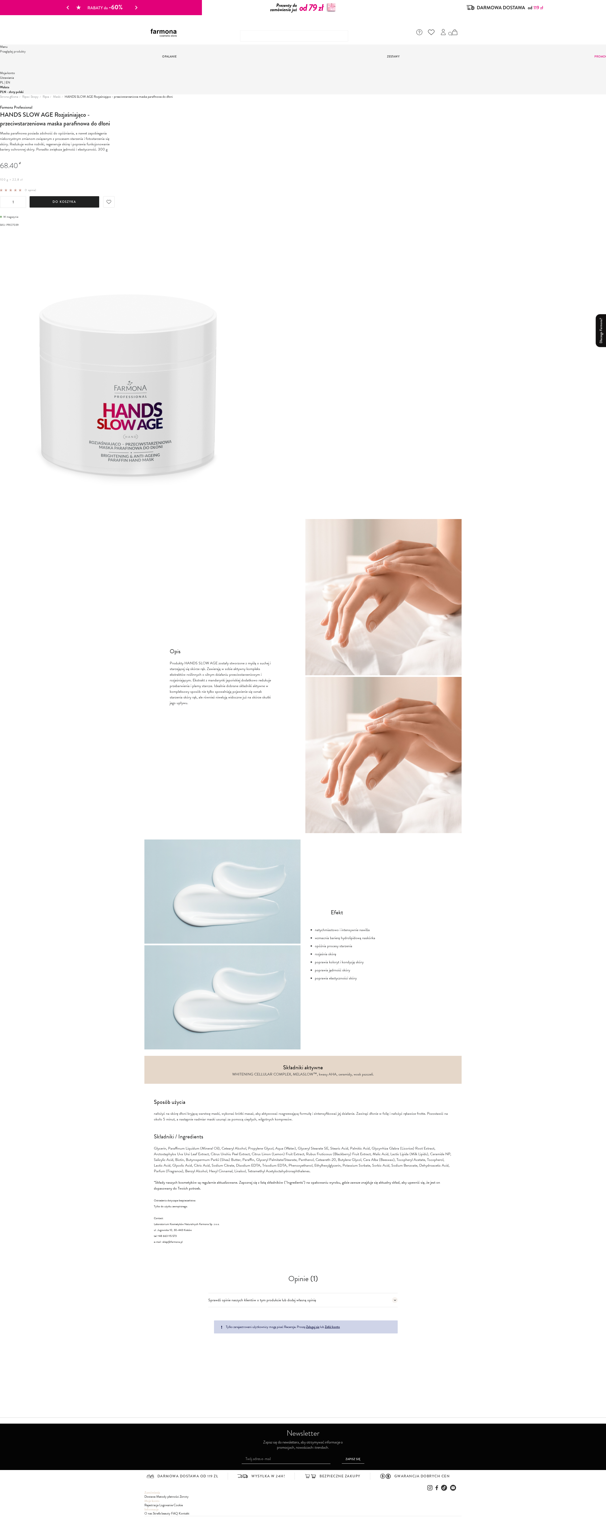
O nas (148, 1513)
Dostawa (150, 1496)
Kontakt (184, 1513)
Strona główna (9, 96)
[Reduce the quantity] (4, 202)
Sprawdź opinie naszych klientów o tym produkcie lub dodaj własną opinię (262, 1300)
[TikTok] (444, 1488)
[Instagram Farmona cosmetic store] (429, 1487)
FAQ (174, 1513)
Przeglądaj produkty (13, 51)
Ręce (46, 96)
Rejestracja (151, 1505)
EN (8, 82)
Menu (4, 46)
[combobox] (294, 36)
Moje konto (7, 73)
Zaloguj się (312, 1326)
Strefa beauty (161, 1513)
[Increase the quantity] (22, 202)
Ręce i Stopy (30, 96)
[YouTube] (453, 1488)
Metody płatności (167, 1496)
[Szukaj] (450, 34)
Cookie (178, 1505)
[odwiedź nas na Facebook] (436, 1487)
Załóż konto (332, 1326)
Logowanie (166, 1505)
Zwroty (184, 1496)
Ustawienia (7, 77)
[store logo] (165, 33)
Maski (57, 96)
